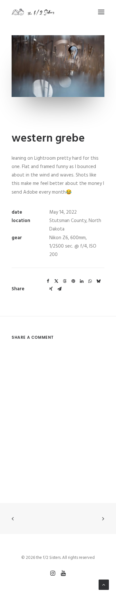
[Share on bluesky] (98, 281)
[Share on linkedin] (81, 281)
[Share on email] (59, 289)
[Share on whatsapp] (90, 281)
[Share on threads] (65, 281)
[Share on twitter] (56, 281)
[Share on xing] (51, 289)
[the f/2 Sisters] (33, 12)
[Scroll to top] (104, 585)
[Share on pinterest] (73, 281)
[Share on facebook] (48, 281)
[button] (101, 12)
